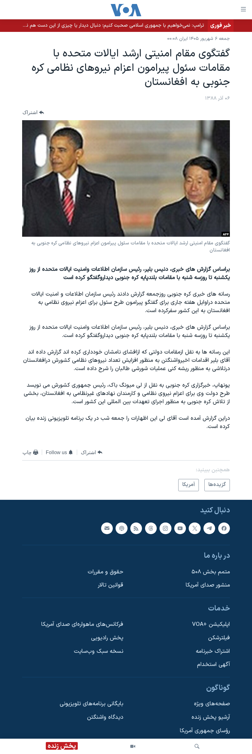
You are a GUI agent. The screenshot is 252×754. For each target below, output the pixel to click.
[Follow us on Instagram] (165, 528)
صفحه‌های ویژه (212, 704)
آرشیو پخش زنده (210, 717)
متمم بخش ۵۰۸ (210, 572)
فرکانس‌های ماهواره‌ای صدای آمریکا (82, 624)
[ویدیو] (133, 746)
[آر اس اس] (136, 528)
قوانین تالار (110, 585)
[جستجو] (197, 746)
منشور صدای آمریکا (208, 585)
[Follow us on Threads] (151, 528)
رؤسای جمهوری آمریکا (205, 730)
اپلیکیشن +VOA (211, 624)
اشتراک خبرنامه (213, 651)
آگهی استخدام (213, 664)
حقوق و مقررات (105, 572)
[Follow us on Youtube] (180, 528)
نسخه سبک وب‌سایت (98, 651)
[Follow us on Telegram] (209, 528)
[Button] (33, 112)
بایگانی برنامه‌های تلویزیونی (91, 704)
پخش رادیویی (107, 638)
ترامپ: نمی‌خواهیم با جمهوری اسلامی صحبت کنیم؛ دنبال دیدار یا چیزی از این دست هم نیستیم (109, 25)
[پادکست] (121, 528)
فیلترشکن (219, 638)
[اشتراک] (107, 528)
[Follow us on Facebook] (224, 528)
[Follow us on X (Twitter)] (194, 528)
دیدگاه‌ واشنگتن (105, 717)
